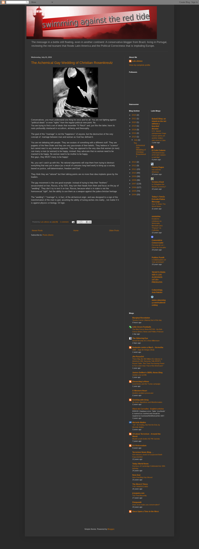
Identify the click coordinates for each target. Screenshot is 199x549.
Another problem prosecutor (142, 393)
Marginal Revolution (141, 318)
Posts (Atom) (48, 235)
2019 (134, 126)
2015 (134, 137)
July (136, 140)
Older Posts (114, 230)
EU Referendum (139, 446)
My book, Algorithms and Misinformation (147, 402)
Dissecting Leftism (140, 381)
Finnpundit (136, 502)
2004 (134, 194)
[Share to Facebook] (87, 222)
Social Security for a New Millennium (146, 341)
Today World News (140, 464)
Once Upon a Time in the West (145, 511)
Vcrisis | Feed (158, 182)
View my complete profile (139, 65)
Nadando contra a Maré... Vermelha (147, 347)
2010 (134, 173)
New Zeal (136, 475)
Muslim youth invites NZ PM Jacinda (146, 439)
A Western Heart (139, 391)
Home (76, 230)
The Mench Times (140, 484)
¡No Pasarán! (138, 357)
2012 (134, 165)
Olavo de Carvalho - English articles (148, 409)
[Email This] (78, 222)
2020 (134, 122)
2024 (134, 115)
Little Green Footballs (141, 327)
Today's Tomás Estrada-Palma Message (158, 199)
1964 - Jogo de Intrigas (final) (143, 350)
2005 (134, 191)
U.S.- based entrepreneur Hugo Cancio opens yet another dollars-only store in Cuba (159, 135)
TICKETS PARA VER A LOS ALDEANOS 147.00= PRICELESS (158, 277)
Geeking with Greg (140, 400)
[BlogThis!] (81, 222)
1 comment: (64, 222)
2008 (134, 180)
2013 (134, 162)
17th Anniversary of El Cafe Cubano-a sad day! (159, 155)
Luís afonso (137, 61)
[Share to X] (84, 222)
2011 (134, 169)
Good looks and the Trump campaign (146, 384)
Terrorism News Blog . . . (143, 452)
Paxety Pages (158, 167)
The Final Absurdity (139, 495)
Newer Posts (37, 230)
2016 (134, 133)
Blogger (111, 529)
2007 (134, 184)
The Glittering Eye (140, 338)
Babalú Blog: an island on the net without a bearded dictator (159, 124)
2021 (134, 119)
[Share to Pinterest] (90, 222)
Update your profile (139, 375)
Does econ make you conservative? (146, 505)
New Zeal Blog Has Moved (142, 477)
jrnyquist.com (138, 493)
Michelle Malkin (139, 422)
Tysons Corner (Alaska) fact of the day (147, 320)
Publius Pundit (158, 257)
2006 (134, 187)
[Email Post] (73, 222)
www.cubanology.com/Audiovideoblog (159, 302)
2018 (134, 130)
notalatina (156, 216)
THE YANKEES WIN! (140, 486)
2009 (134, 176)
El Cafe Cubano (158, 150)
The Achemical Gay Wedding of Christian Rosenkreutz (72, 63)
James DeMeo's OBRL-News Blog (147, 372)
